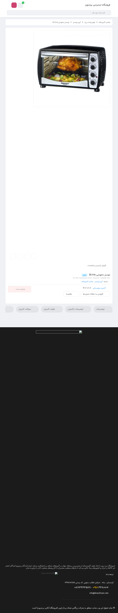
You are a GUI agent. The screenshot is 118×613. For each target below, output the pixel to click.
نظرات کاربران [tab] (50, 309)
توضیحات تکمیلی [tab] (76, 309)
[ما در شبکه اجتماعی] (14, 5)
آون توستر (77, 22)
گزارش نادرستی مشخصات (97, 265)
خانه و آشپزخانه (104, 22)
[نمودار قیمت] (27, 256)
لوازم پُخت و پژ (90, 22)
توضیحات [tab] (100, 309)
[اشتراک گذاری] (20, 256)
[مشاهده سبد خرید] (20, 5)
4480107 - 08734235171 (91, 587)
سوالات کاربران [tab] (25, 309)
